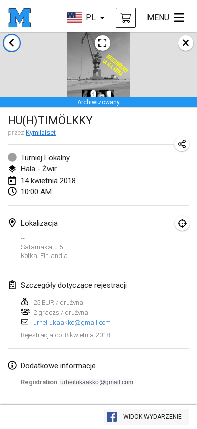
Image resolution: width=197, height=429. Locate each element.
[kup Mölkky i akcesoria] (126, 18)
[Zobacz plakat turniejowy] (102, 43)
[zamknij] (185, 43)
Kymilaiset (41, 132)
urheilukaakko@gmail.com (72, 322)
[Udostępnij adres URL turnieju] (181, 143)
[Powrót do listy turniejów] (11, 43)
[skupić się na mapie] (182, 223)
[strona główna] (19, 18)
